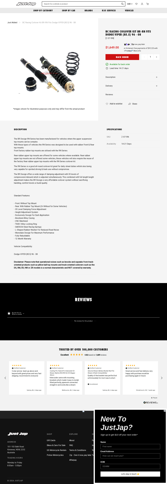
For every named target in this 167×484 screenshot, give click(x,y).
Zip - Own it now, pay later (80, 455)
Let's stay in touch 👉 (130, 474)
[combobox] (83, 4)
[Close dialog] (165, 411)
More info (137, 51)
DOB (102, 462)
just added (12, 22)
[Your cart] (147, 4)
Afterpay (73, 460)
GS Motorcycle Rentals (56, 450)
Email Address (107, 451)
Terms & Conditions (77, 450)
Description (110, 77)
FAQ (71, 445)
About (71, 440)
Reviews (109, 94)
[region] (83, 378)
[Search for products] (122, 4)
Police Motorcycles (55, 455)
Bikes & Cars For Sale (56, 445)
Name (103, 442)
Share (134, 104)
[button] (5, 378)
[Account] (142, 4)
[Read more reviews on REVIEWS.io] (150, 402)
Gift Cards (51, 440)
